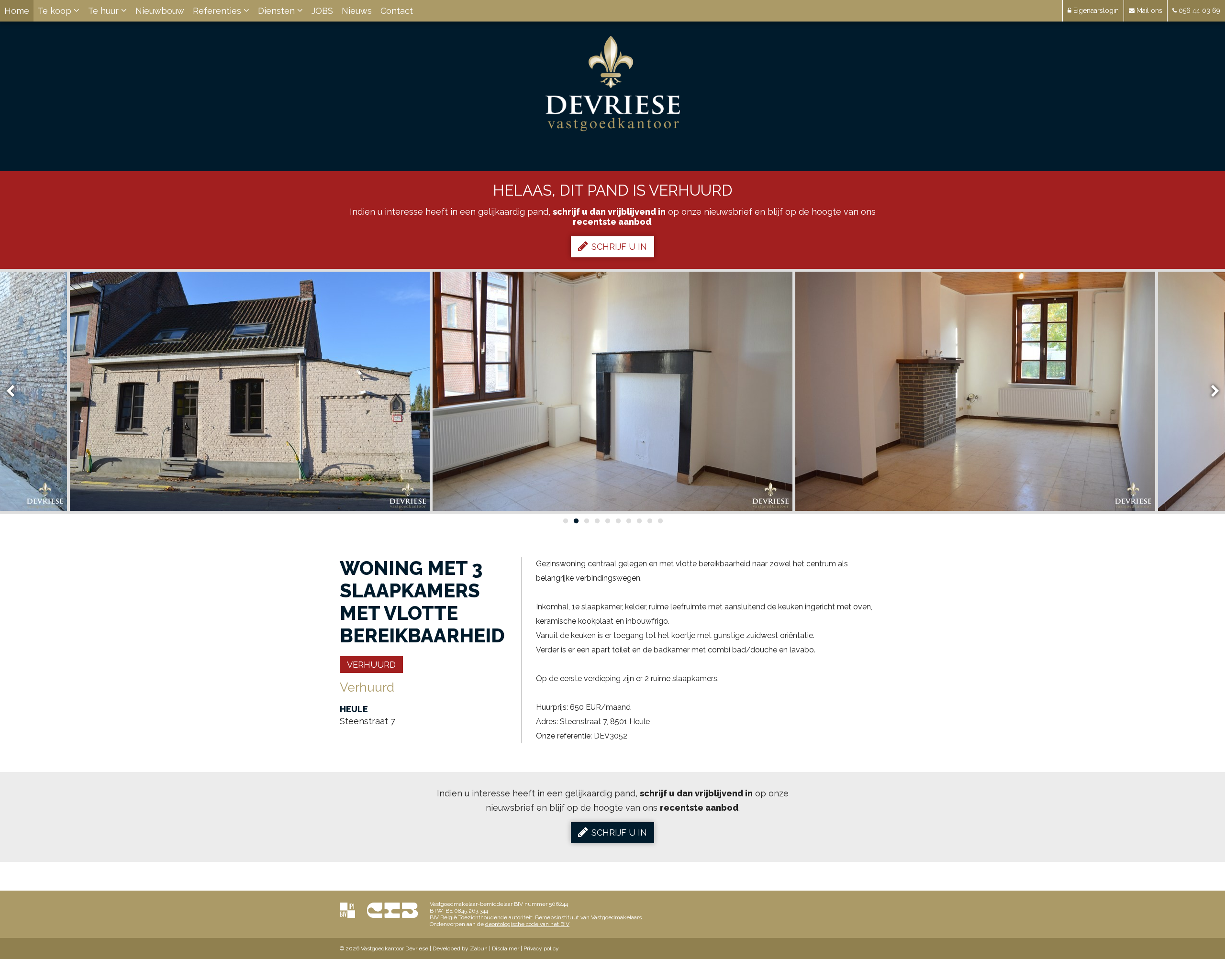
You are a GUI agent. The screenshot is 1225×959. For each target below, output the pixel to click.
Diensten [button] (277, 11)
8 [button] (639, 521)
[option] (249, 391)
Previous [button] (15, 391)
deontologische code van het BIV (527, 924)
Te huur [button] (104, 11)
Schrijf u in (619, 247)
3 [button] (586, 521)
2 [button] (575, 521)
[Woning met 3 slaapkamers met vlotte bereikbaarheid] (250, 391)
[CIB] (392, 910)
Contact (396, 11)
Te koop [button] (56, 11)
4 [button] (596, 521)
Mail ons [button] (1148, 10)
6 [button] (617, 521)
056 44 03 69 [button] (1198, 10)
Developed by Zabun (460, 948)
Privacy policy (541, 948)
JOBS (322, 11)
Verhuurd (371, 665)
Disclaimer (505, 948)
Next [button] (1210, 391)
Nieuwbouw (159, 11)
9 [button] (649, 521)
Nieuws (357, 11)
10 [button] (660, 521)
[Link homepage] (612, 84)
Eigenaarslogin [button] (1095, 10)
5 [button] (607, 521)
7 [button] (628, 521)
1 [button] (565, 521)
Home (16, 11)
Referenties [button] (218, 11)
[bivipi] (347, 910)
